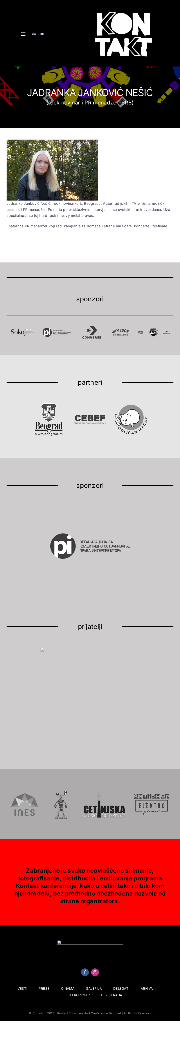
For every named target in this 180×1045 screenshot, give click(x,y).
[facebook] (85, 972)
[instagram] (95, 972)
